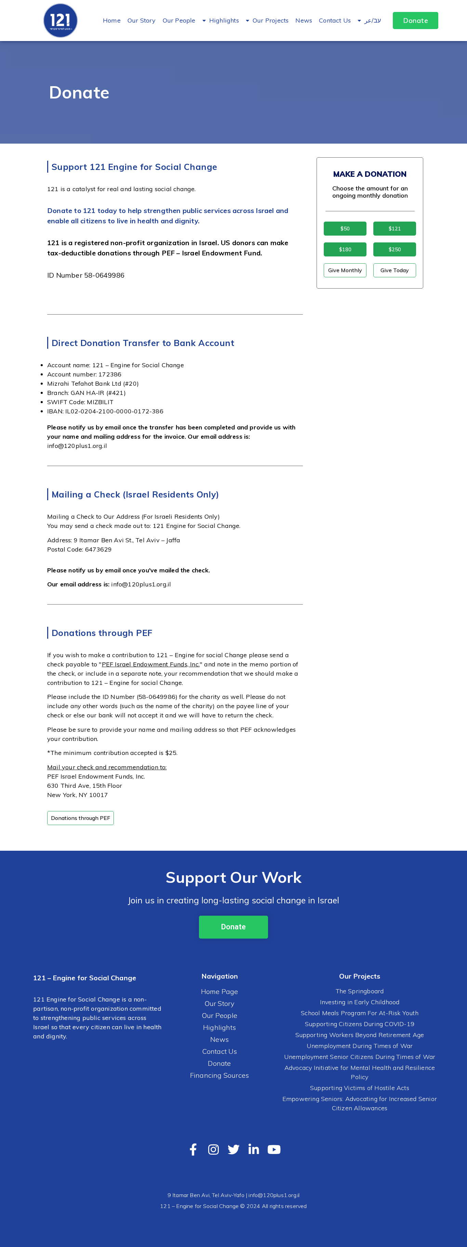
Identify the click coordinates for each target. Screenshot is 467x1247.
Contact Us (335, 20)
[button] (415, 20)
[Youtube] (274, 1149)
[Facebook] (193, 1149)
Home (112, 20)
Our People (179, 20)
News (303, 20)
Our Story (142, 20)
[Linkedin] (254, 1149)
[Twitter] (234, 1149)
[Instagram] (213, 1149)
